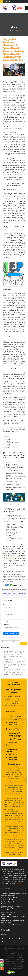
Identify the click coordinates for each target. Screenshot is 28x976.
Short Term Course (6, 914)
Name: (4, 604)
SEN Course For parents (8, 912)
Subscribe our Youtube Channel (9, 591)
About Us (18, 883)
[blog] (12, 938)
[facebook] (4, 1)
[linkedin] (9, 1)
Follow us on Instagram (17, 593)
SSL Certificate (18, 971)
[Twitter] (9, 938)
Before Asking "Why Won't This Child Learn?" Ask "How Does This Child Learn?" (14, 665)
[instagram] (23, 938)
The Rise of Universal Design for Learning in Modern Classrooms (13, 673)
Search (23, 644)
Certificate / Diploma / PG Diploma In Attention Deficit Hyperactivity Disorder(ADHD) (11, 908)
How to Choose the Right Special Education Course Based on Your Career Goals (13, 657)
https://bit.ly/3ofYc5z (15, 504)
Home (11, 30)
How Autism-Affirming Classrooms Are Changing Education (15, 670)
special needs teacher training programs (14, 557)
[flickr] (19, 938)
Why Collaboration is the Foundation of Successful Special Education (15, 662)
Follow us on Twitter (6, 593)
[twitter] (1, 1)
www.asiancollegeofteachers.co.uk (14, 705)
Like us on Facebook (21, 591)
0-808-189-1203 (17, 703)
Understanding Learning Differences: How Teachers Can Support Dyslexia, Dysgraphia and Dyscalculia (14, 652)
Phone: (5, 618)
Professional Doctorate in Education (11, 925)
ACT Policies (4, 935)
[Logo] (13, 8)
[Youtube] (6, 1)
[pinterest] (2, 941)
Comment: (5, 624)
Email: (4, 611)
